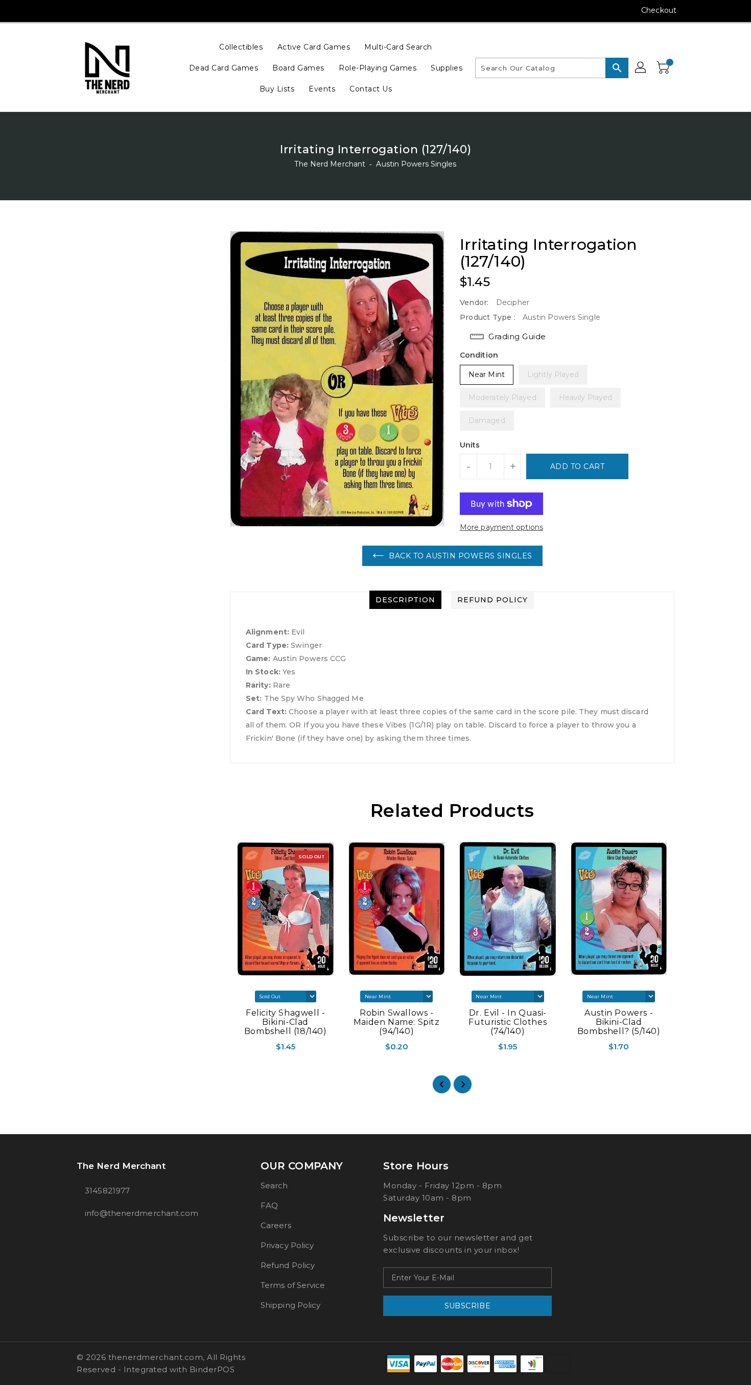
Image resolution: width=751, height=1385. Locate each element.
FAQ (269, 1205)
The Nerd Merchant (329, 164)
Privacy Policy (287, 1245)
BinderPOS (212, 1369)
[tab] (405, 600)
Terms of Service (293, 1285)
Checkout (658, 10)
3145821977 (107, 1190)
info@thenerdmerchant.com (141, 1213)
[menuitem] (241, 46)
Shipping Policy (291, 1305)
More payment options (501, 527)
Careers (276, 1225)
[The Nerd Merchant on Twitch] (140, 10)
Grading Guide (517, 336)
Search (274, 1185)
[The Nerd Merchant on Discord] (120, 10)
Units (470, 445)
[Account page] (641, 68)
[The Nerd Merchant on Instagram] (81, 10)
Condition (479, 355)
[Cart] (664, 68)
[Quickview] (238, 1050)
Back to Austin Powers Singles (460, 555)
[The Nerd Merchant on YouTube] (101, 10)
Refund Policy (288, 1265)
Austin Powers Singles (416, 164)
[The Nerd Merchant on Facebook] (62, 10)
